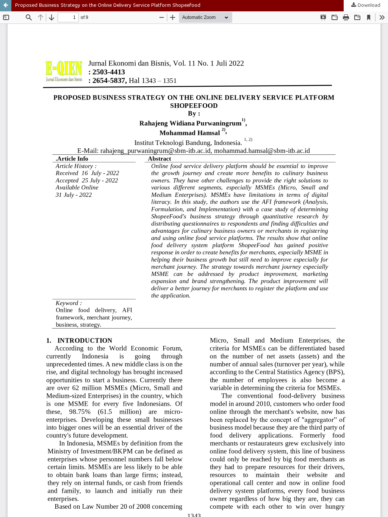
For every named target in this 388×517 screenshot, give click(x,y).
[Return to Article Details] (5, 5)
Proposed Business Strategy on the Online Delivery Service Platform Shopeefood (107, 5)
